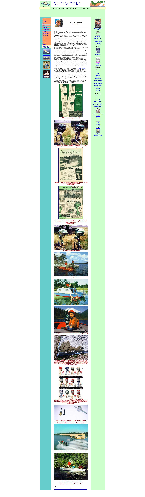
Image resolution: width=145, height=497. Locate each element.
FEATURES (45, 27)
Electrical (98, 88)
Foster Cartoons (98, 135)
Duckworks (98, 65)
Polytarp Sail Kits (98, 106)
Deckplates (98, 87)
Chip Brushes (98, 78)
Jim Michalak (98, 36)
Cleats (98, 92)
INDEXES (45, 25)
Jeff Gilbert (98, 45)
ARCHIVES (45, 35)
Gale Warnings (82, 68)
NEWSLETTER (46, 31)
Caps (98, 122)
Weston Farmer (98, 41)
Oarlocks (98, 76)
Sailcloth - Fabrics (98, 101)
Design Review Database (46, 47)
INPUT (44, 23)
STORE (44, 42)
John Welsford (97, 38)
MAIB (98, 63)
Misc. (98, 73)
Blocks (98, 75)
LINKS (44, 44)
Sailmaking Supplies (98, 103)
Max (71, 488)
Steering (98, 90)
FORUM (45, 40)
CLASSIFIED (46, 29)
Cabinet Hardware (98, 80)
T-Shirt (98, 126)
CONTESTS (46, 33)
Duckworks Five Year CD (98, 114)
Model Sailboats (98, 133)
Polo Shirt (98, 124)
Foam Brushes (97, 85)
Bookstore (97, 54)
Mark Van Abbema (98, 40)
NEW (44, 19)
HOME (44, 21)
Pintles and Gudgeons (98, 82)
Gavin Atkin (98, 43)
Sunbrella (98, 99)
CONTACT (45, 38)
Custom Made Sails (98, 104)
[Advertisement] (70, 13)
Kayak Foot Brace (98, 83)
